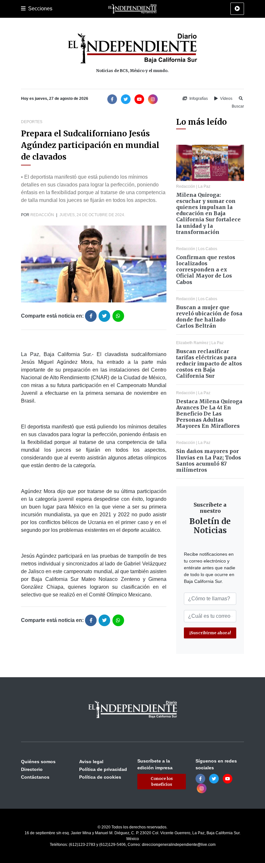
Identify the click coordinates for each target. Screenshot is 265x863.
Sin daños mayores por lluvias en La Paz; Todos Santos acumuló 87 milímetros (208, 460)
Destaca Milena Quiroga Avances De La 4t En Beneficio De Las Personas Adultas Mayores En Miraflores (209, 413)
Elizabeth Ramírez (192, 343)
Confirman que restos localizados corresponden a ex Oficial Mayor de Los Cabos (205, 269)
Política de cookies (100, 777)
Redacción (42, 215)
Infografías (198, 98)
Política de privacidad (103, 769)
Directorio (32, 769)
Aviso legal (91, 761)
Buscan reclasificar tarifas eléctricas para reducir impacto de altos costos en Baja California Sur (209, 363)
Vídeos (225, 98)
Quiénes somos (38, 761)
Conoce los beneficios (162, 781)
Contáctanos (35, 777)
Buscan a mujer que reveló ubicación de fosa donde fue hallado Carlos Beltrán (209, 316)
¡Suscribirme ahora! (210, 632)
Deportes (31, 122)
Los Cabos (207, 249)
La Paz (204, 186)
